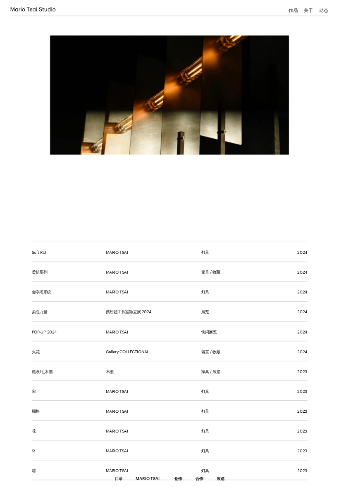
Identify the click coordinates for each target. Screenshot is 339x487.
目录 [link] (118, 479)
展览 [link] (220, 479)
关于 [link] (308, 9)
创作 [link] (178, 479)
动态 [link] (323, 9)
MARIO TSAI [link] (148, 478)
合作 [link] (199, 479)
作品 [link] (293, 9)
